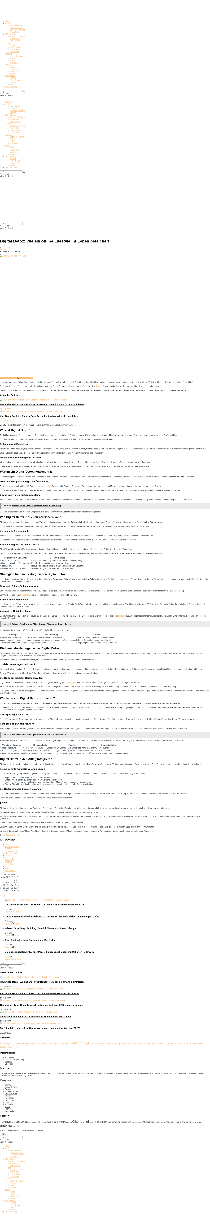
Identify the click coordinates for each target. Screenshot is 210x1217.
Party (163, 1044)
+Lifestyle (9, 835)
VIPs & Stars (10, 34)
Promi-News (15, 39)
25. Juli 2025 (5, 409)
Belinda (7, 247)
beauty (20, 1043)
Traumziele (14, 52)
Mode (7, 23)
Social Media (26, 595)
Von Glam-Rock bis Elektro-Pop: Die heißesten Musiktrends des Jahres (39, 416)
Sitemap (8, 1062)
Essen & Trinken (17, 56)
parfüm (158, 1044)
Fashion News (16, 25)
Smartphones (71, 683)
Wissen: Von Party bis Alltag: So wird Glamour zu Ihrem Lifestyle (40, 928)
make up (139, 1044)
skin (174, 1044)
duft (38, 1044)
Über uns (9, 1064)
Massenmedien (44, 486)
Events (13, 78)
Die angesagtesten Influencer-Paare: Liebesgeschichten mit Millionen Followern (49, 952)
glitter (90, 1043)
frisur (62, 1043)
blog (27, 1044)
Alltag (21, 390)
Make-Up (14, 71)
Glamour (79, 1043)
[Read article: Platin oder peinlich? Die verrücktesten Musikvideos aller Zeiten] (105, 1012)
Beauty (8, 65)
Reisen (8, 43)
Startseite (9, 21)
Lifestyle (8, 54)
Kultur (12, 58)
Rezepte (122, 616)
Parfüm (13, 73)
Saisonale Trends (17, 30)
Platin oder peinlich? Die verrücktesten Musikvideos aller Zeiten (35, 1016)
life (14, 835)
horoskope (126, 1044)
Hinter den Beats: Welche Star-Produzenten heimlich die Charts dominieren (42, 404)
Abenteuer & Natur (18, 45)
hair (104, 1043)
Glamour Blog (11, 87)
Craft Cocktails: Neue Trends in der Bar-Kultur (30, 940)
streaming (186, 1044)
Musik (12, 84)
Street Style (15, 32)
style (18, 835)
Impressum (9, 1057)
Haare (12, 67)
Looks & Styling (16, 28)
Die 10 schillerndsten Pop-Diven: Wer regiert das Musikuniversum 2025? (45, 904)
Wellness (14, 63)
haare (98, 1043)
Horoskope (14, 82)
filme (56, 1044)
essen (43, 1044)
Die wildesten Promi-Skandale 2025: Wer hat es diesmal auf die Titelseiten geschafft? (52, 916)
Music (146, 1044)
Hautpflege (14, 69)
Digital (99, 386)
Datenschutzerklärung (14, 1060)
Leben (145, 386)
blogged (32, 1044)
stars (179, 1044)
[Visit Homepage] (60, 43)
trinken (200, 1044)
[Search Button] (24, 91)
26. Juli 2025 (5, 421)
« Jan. (2, 896)
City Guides (15, 47)
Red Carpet (15, 41)
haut (109, 1044)
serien (169, 1044)
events (50, 1044)
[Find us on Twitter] (1, 98)
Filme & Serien (16, 80)
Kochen (76, 549)
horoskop (115, 1044)
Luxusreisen (15, 49)
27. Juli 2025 (5, 249)
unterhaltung (9, 1047)
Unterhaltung (10, 76)
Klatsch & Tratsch (17, 36)
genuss (68, 1044)
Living (12, 60)
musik (152, 1044)
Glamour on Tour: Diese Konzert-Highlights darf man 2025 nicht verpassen (41, 1005)
